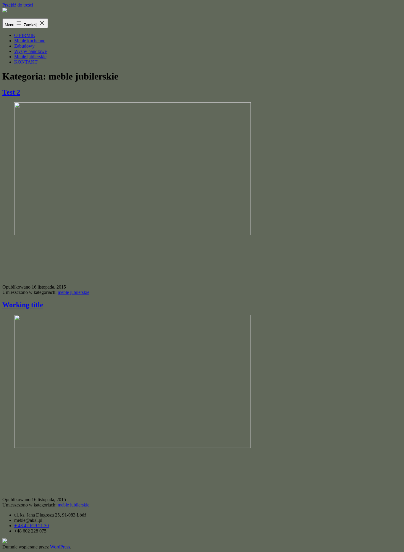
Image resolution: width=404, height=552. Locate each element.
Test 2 (11, 92)
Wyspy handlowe (30, 51)
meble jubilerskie (73, 292)
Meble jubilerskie (30, 56)
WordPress (60, 546)
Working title (22, 305)
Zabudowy (24, 45)
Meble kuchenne (29, 40)
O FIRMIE (24, 35)
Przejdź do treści (17, 4)
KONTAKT (26, 61)
